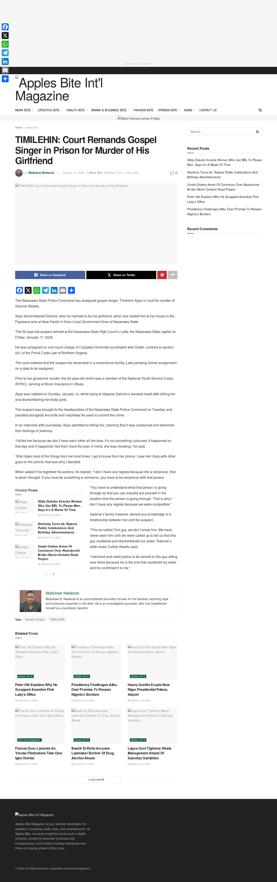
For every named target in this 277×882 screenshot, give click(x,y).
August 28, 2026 (140, 764)
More (188, 110)
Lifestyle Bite (48, 110)
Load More (96, 779)
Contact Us (208, 110)
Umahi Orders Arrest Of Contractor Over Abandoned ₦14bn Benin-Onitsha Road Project (59, 552)
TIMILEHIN (57, 619)
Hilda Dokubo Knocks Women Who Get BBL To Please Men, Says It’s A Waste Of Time (60, 505)
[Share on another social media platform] (172, 275)
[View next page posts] (53, 574)
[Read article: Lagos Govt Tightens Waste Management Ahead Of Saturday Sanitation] (152, 726)
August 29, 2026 (50, 515)
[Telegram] (5, 52)
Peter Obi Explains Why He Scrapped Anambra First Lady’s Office (36, 689)
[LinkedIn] (5, 61)
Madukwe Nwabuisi (41, 172)
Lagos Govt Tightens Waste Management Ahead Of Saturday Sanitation (149, 753)
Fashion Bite (143, 110)
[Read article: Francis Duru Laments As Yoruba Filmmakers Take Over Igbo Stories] (40, 726)
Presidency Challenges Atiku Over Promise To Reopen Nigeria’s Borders (94, 689)
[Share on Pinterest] (162, 275)
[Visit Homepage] (60, 89)
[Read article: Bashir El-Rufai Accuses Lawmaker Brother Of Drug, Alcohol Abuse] (96, 726)
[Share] (5, 78)
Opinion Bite (167, 110)
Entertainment (29, 740)
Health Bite (75, 110)
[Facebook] (5, 26)
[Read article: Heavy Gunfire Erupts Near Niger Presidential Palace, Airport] (152, 662)
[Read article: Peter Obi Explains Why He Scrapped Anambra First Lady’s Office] (40, 662)
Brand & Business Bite (109, 110)
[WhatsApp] (5, 44)
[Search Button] (260, 109)
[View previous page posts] (46, 574)
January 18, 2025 (73, 172)
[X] (5, 35)
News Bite (23, 110)
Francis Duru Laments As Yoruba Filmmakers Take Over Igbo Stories (38, 753)
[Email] (5, 70)
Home (18, 127)
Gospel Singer (35, 619)
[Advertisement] (138, 30)
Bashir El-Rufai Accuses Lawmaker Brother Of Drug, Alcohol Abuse (92, 753)
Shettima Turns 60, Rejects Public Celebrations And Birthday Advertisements (57, 528)
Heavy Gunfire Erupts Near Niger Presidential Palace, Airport (149, 689)
